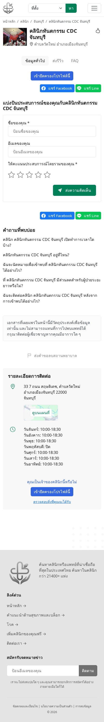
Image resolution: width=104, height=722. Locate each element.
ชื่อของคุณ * (19, 123)
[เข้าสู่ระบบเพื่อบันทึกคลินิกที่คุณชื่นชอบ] (97, 30)
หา (71, 8)
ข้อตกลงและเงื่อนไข (25, 706)
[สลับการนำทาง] (94, 8)
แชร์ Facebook (60, 88)
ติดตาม (88, 670)
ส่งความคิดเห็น (77, 190)
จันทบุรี (39, 21)
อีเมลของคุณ (19, 143)
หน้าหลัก (9, 21)
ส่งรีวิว (57, 60)
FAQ (75, 60)
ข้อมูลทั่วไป (35, 60)
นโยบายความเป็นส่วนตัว (57, 706)
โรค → (12, 624)
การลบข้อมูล (83, 706)
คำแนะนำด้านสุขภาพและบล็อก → (36, 615)
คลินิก (24, 21)
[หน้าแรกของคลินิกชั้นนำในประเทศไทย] (8, 8)
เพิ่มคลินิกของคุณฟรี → (26, 633)
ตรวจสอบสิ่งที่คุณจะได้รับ (52, 501)
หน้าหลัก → (16, 605)
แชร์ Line (91, 88)
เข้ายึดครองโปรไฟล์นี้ (52, 76)
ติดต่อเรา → (17, 643)
